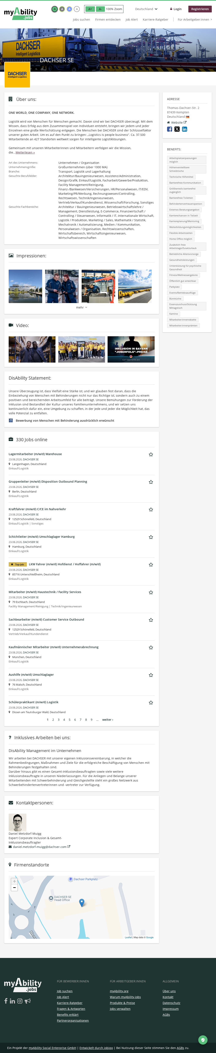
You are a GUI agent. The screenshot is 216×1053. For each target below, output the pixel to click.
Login (178, 9)
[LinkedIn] (13, 1001)
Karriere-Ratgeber (155, 19)
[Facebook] (6, 1001)
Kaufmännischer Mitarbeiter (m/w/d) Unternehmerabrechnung (54, 647)
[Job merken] (152, 454)
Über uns (169, 991)
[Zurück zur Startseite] (20, 13)
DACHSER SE (31, 459)
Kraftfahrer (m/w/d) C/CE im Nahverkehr (37, 509)
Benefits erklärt (67, 1015)
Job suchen (65, 991)
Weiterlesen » (25, 152)
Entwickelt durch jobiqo (96, 1048)
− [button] (14, 887)
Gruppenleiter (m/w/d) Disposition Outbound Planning (48, 481)
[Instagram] (20, 1001)
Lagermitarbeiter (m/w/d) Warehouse (35, 454)
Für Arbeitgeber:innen (193, 19)
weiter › (107, 720)
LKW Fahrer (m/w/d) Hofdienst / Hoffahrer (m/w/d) (65, 564)
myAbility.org (119, 991)
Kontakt (168, 997)
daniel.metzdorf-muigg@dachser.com (39, 847)
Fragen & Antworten (71, 1009)
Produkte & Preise (122, 1003)
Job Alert (132, 19)
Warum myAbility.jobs (125, 997)
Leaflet (128, 937)
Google (150, 937)
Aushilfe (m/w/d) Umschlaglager (31, 675)
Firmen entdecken (108, 19)
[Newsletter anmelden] (28, 1001)
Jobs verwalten (120, 1009)
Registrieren (200, 9)
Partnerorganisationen (73, 1021)
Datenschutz (171, 1003)
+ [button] (14, 881)
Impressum (171, 1009)
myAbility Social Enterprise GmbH (52, 1048)
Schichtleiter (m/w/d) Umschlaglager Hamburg (42, 537)
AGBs (166, 1015)
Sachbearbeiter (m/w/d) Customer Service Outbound (46, 619)
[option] (55, 9)
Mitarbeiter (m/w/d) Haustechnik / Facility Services (45, 592)
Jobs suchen (81, 19)
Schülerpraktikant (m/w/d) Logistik (33, 702)
